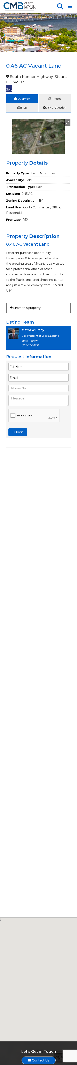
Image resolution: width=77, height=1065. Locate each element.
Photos (56, 98)
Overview (23, 98)
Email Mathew (30, 340)
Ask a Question (56, 107)
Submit (18, 432)
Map (24, 107)
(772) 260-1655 (30, 345)
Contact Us (40, 1060)
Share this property (27, 308)
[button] (67, 122)
